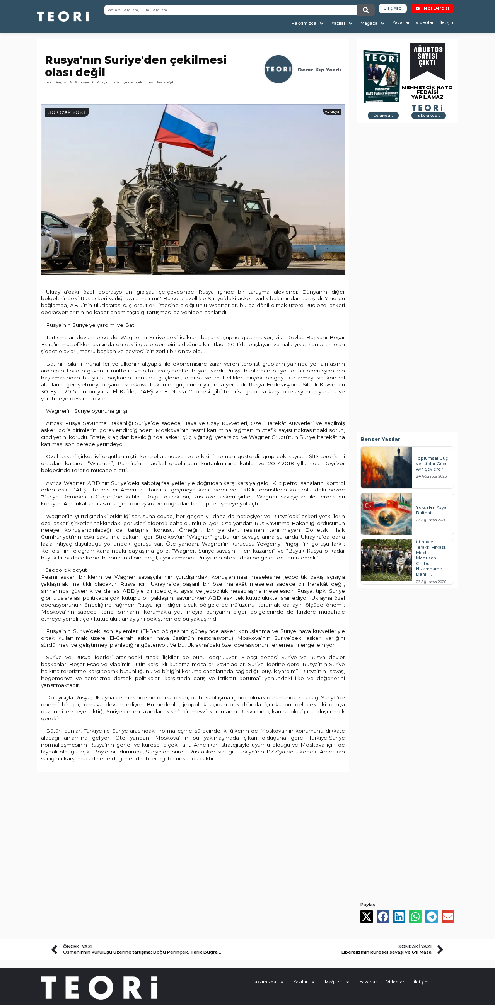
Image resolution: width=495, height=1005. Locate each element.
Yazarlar (368, 982)
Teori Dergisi (56, 82)
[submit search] (366, 10)
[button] (308, 23)
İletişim (421, 982)
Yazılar (300, 982)
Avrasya (82, 82)
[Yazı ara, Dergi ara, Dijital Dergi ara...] (230, 10)
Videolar (395, 982)
